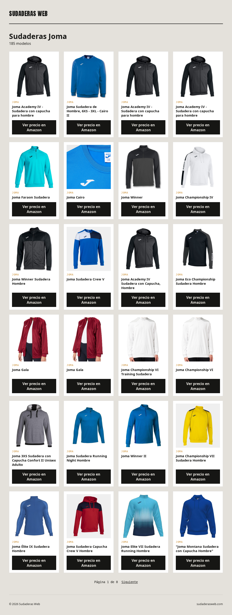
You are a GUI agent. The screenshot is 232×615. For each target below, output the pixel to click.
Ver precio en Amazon (34, 127)
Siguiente (129, 582)
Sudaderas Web (28, 13)
